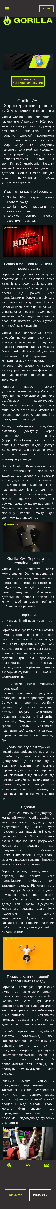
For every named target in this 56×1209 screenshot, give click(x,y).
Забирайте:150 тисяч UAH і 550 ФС (28, 81)
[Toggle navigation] (7, 8)
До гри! (46, 8)
